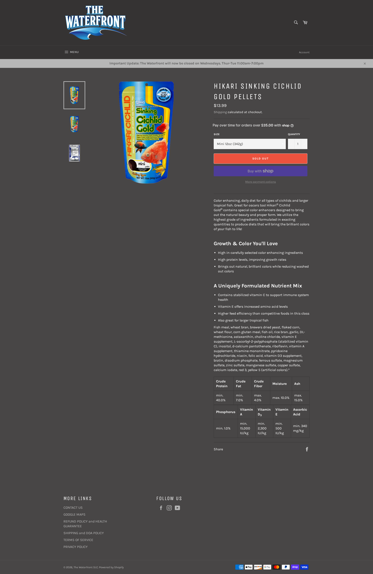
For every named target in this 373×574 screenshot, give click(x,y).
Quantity (294, 134)
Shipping (220, 112)
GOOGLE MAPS (74, 514)
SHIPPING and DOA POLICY (83, 533)
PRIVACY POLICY (75, 547)
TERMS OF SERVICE (78, 540)
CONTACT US (73, 507)
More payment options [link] (260, 182)
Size (217, 134)
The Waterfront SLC (86, 567)
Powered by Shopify (111, 567)
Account (304, 52)
